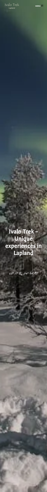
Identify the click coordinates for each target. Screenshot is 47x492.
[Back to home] (12, 6)
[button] (39, 6)
